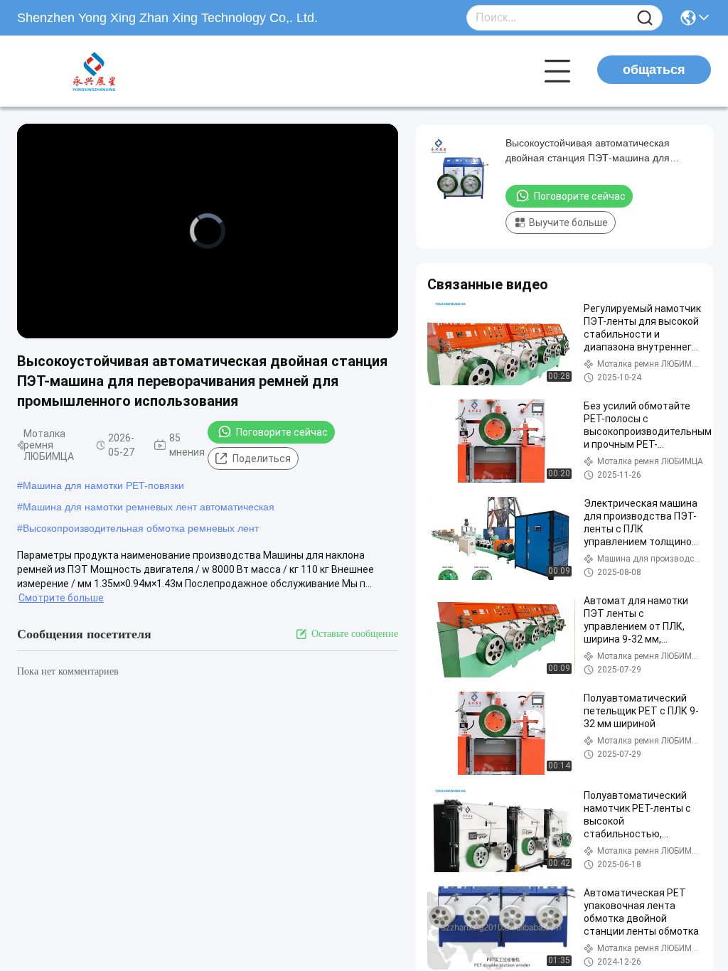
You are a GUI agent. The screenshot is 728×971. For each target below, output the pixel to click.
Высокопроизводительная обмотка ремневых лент (141, 528)
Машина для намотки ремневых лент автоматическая (148, 507)
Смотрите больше (61, 597)
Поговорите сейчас (282, 432)
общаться (654, 70)
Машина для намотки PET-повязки (103, 485)
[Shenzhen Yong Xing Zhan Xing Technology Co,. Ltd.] (95, 71)
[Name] (644, 18)
